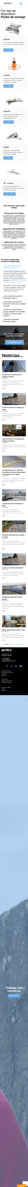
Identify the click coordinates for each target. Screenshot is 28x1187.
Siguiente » (21, 644)
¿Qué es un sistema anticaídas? (12, 568)
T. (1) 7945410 (6, 659)
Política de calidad (6, 687)
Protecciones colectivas (7, 672)
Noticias (3, 690)
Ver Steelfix (8, 50)
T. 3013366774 (6, 658)
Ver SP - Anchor (10, 194)
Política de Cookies (6, 682)
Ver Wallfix (8, 158)
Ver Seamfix (9, 122)
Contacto (4, 675)
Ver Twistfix (8, 86)
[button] (21, 3)
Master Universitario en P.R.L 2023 (13, 630)
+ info (3, 388)
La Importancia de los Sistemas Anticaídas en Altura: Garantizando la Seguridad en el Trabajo (13, 472)
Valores (3, 689)
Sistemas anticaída (6, 670)
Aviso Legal (4, 679)
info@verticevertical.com (8, 661)
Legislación (4, 674)
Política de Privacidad (7, 680)
